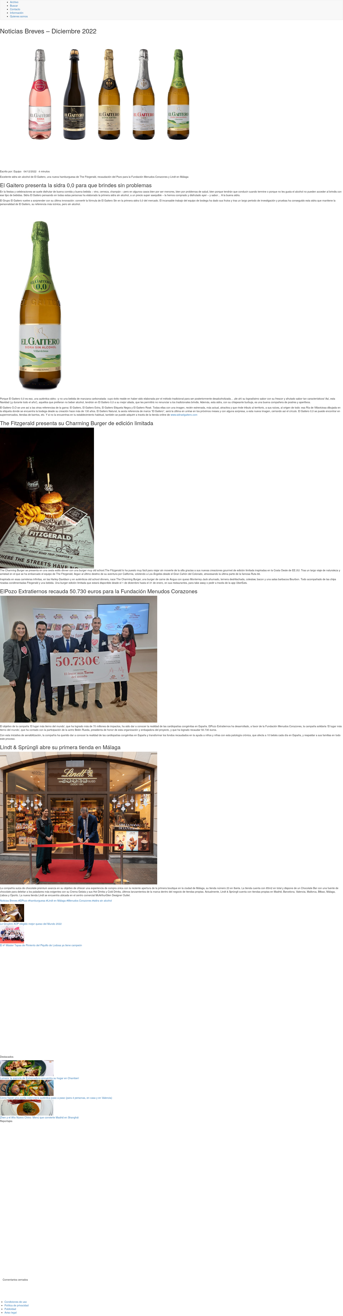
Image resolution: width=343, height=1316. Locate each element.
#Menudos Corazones (78, 900)
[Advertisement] (87, 161)
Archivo (14, 2)
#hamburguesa (36, 900)
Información (16, 12)
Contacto (15, 9)
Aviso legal (10, 1312)
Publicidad (10, 1309)
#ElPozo (23, 900)
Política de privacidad (16, 1305)
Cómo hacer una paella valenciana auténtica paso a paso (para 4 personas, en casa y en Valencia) (56, 1097)
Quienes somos (19, 16)
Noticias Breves (9, 900)
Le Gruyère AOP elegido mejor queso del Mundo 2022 (31, 924)
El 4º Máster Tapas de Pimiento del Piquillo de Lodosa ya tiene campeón (41, 945)
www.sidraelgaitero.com (184, 414)
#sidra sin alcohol (102, 900)
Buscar (14, 5)
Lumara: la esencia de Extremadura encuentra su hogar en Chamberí (39, 1078)
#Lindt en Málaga (56, 900)
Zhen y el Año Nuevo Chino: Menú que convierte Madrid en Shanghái (39, 1117)
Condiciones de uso (15, 1301)
